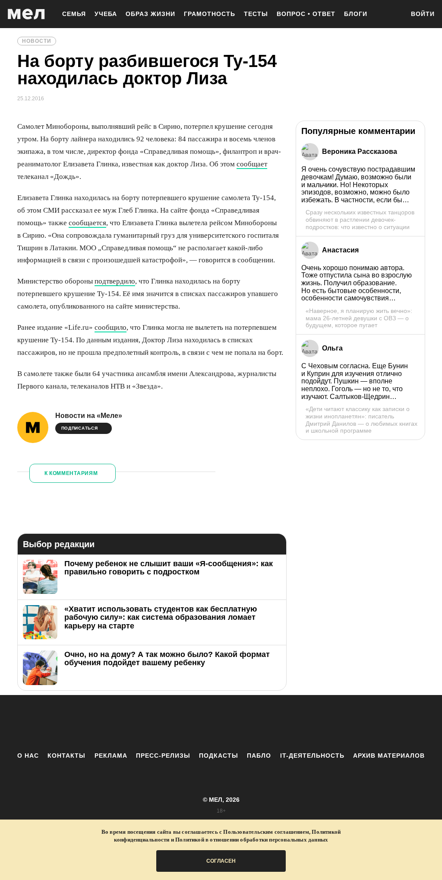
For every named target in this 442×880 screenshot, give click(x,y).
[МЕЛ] (26, 14)
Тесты (256, 13)
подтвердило (115, 281)
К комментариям (71, 473)
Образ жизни (150, 13)
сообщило (110, 327)
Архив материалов (389, 755)
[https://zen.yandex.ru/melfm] (173, 723)
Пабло (259, 755)
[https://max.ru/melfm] (292, 723)
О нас (28, 755)
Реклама (111, 755)
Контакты (66, 755)
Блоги (355, 13)
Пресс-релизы (163, 755)
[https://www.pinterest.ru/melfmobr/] (245, 723)
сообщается (87, 223)
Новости (36, 41)
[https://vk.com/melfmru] (197, 723)
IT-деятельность (312, 755)
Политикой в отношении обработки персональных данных (251, 839)
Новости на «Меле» (88, 415)
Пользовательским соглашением (266, 832)
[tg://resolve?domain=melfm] (150, 723)
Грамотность (209, 13)
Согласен (221, 861)
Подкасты (218, 755)
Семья (74, 13)
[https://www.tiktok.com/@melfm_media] (221, 723)
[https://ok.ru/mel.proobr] (268, 723)
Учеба (106, 13)
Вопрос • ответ (306, 13)
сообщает (252, 164)
